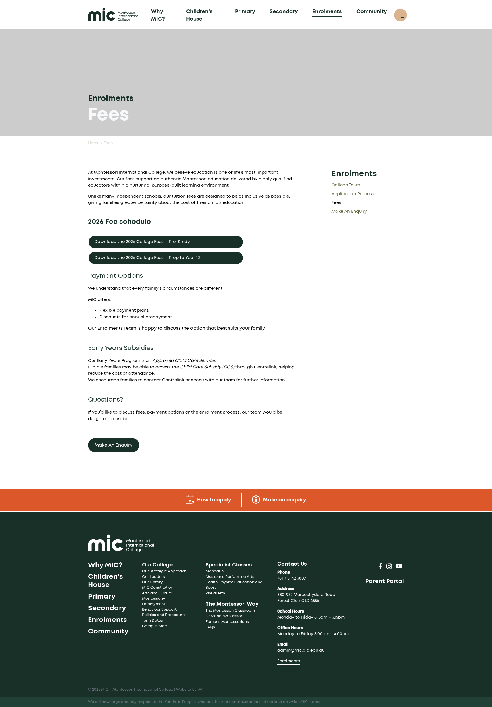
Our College (157, 565)
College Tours (345, 185)
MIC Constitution (157, 587)
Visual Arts (215, 593)
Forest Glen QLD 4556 (298, 601)
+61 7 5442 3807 (291, 578)
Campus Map (154, 626)
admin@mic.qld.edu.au (301, 651)
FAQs (210, 627)
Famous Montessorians (227, 622)
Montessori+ (153, 599)
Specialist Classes (229, 565)
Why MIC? (158, 15)
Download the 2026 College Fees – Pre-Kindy (142, 242)
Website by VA (189, 690)
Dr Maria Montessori (224, 616)
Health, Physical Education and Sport (234, 584)
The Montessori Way (232, 604)
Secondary (284, 11)
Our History (152, 582)
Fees (336, 202)
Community (371, 11)
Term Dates (152, 621)
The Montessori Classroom (230, 611)
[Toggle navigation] (400, 15)
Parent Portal (384, 581)
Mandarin (215, 571)
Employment (153, 604)
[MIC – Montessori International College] (113, 14)
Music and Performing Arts (230, 577)
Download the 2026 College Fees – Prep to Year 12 (147, 258)
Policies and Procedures (164, 615)
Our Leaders (153, 577)
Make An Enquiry (113, 445)
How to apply (213, 500)
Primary (245, 11)
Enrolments (327, 11)
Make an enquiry (284, 500)
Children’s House (199, 15)
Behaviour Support (159, 609)
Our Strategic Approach (164, 571)
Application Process (352, 194)
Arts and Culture (157, 593)
